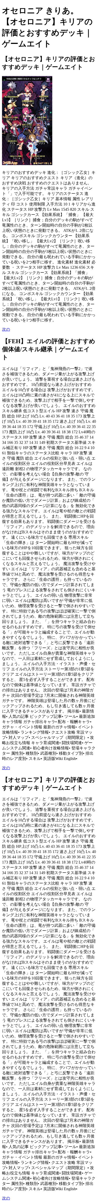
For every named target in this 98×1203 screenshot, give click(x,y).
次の (6, 329)
